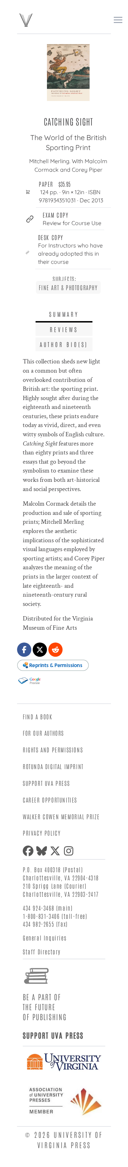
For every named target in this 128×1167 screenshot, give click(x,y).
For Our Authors (43, 732)
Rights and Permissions (53, 749)
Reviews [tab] (64, 329)
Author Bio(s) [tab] (64, 344)
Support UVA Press (46, 783)
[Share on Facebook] (24, 650)
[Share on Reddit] (55, 650)
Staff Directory (42, 951)
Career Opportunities (50, 799)
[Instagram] (70, 851)
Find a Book (38, 716)
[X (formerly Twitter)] (56, 851)
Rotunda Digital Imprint (53, 766)
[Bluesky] (43, 851)
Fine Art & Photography (68, 287)
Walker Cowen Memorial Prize (61, 816)
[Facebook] (29, 851)
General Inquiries (44, 937)
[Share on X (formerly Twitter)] (40, 650)
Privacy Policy (41, 832)
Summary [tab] (64, 314)
